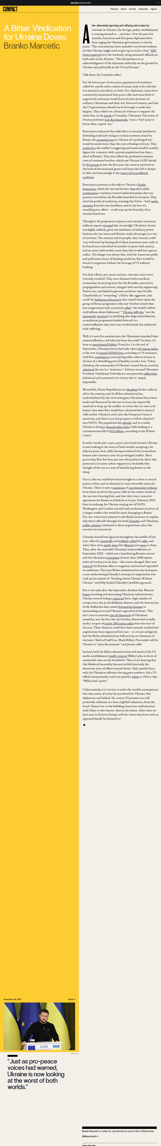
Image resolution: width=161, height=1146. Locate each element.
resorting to (102, 357)
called (127, 308)
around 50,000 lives (111, 353)
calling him (150, 373)
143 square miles (148, 348)
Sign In (154, 9)
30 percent (92, 164)
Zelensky (134, 521)
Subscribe (143, 9)
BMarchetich (90, 1136)
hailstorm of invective (108, 299)
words (108, 115)
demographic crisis (117, 427)
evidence (152, 487)
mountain (119, 487)
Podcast (114, 9)
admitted (88, 369)
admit (135, 676)
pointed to (89, 148)
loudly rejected (118, 656)
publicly (124, 541)
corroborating (137, 487)
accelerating (90, 193)
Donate (132, 9)
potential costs (106, 139)
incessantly (89, 316)
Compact (10, 9)
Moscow (129, 545)
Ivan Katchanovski (116, 119)
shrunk (126, 423)
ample (107, 545)
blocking (131, 389)
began (86, 594)
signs (115, 545)
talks (145, 541)
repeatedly (106, 541)
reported (118, 598)
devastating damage (130, 607)
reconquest (112, 557)
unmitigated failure (105, 344)
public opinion (92, 525)
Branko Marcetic (32, 45)
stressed (108, 225)
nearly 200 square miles (119, 623)
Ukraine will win (133, 312)
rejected (88, 566)
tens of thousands (120, 615)
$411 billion (116, 431)
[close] (158, 3)
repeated (102, 316)
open (143, 545)
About (123, 9)
